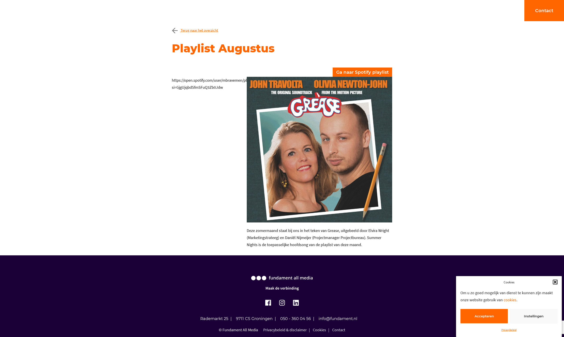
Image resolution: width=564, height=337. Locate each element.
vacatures (332, 10)
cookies (510, 299)
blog (308, 10)
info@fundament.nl (338, 318)
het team (284, 10)
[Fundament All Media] (282, 282)
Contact (338, 329)
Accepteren (484, 316)
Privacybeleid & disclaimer (285, 329)
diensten (251, 10)
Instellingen (534, 316)
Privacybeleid (509, 329)
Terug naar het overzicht (199, 30)
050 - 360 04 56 (295, 318)
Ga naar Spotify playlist (362, 72)
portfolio (219, 10)
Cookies (319, 329)
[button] (555, 282)
